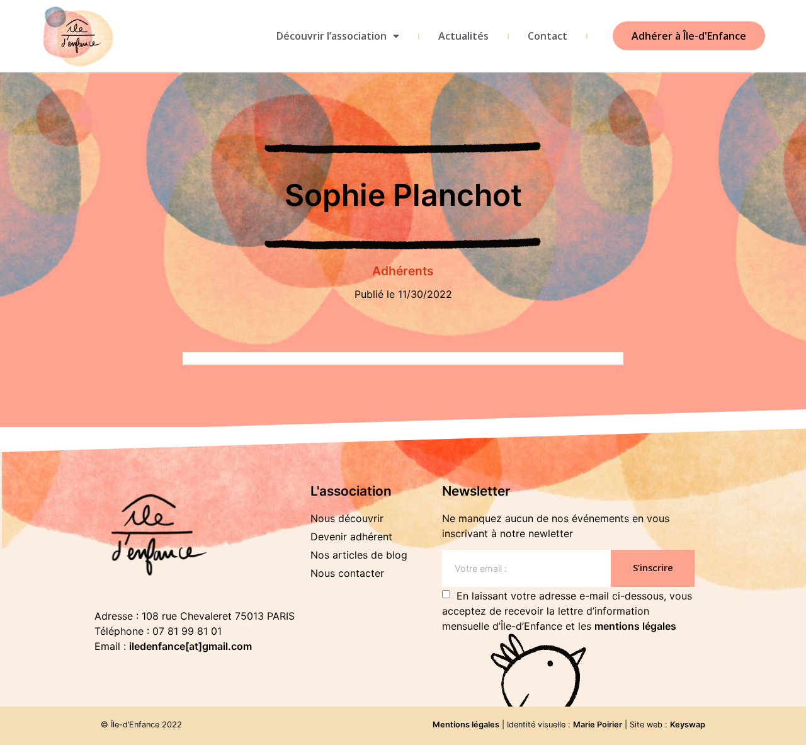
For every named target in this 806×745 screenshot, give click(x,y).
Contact (547, 36)
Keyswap (687, 724)
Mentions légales (466, 724)
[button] (689, 35)
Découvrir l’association (331, 36)
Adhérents (403, 270)
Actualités (463, 36)
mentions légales (635, 626)
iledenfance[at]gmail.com (190, 646)
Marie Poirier (597, 724)
